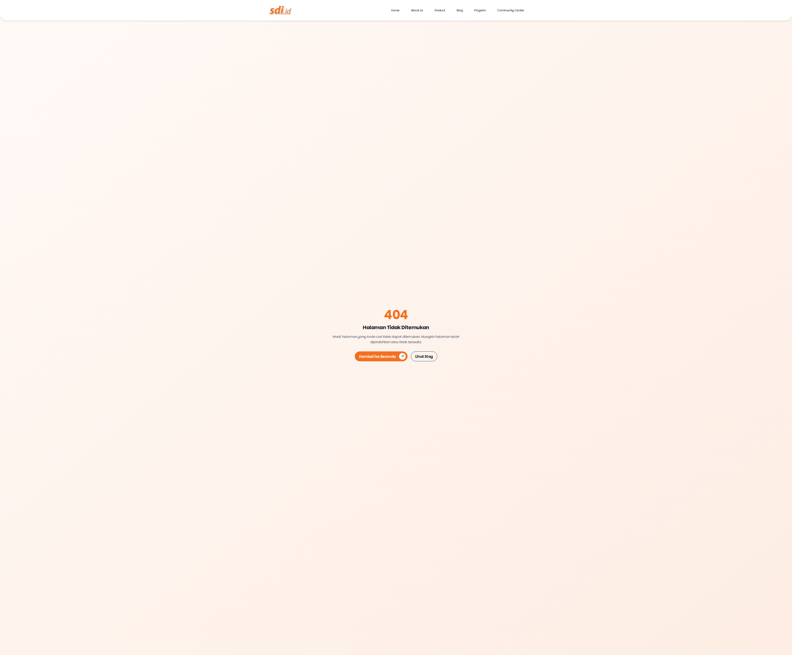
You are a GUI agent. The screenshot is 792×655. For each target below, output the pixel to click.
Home (395, 10)
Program (480, 10)
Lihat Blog (424, 356)
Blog (460, 10)
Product (440, 10)
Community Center (510, 10)
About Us (417, 10)
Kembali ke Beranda (377, 356)
